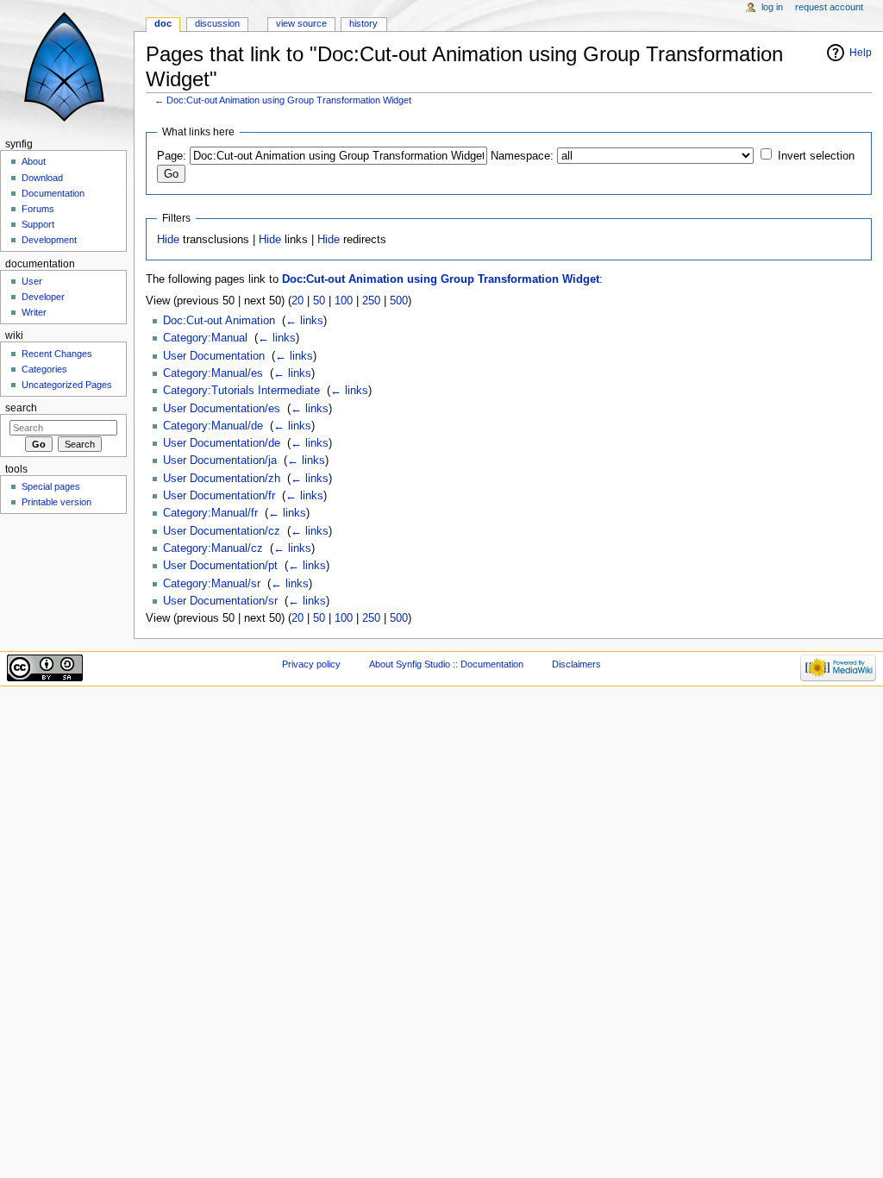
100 (344, 301)
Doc (163, 23)
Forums (38, 209)
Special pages (51, 486)
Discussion (217, 23)
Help (860, 53)
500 (399, 301)
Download (42, 177)
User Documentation (214, 356)
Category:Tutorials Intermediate (241, 391)
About (34, 161)
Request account (829, 7)
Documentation (53, 193)
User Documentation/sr (220, 601)
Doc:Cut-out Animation (219, 321)
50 (319, 301)
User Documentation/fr (219, 496)
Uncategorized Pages (67, 384)
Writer (34, 312)
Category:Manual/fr (210, 513)
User (32, 281)
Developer (43, 296)
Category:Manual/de (213, 426)
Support (38, 224)
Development (49, 240)
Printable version (56, 502)
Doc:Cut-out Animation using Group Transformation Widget (288, 100)
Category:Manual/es (213, 373)
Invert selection (816, 156)
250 (371, 301)
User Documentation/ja (220, 460)
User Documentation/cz (221, 531)
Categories (44, 369)
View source (301, 23)
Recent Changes (57, 353)
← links (304, 321)
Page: (171, 156)
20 (297, 301)
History (363, 23)
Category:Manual (205, 338)
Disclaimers (576, 664)
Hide (168, 240)
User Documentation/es (221, 409)
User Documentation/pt (220, 566)
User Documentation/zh (221, 479)
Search (21, 408)
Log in (772, 7)
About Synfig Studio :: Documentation (446, 664)
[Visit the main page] (67, 67)
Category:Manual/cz (213, 548)
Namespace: (522, 156)
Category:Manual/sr (211, 584)
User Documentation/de (221, 443)
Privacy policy (311, 664)
